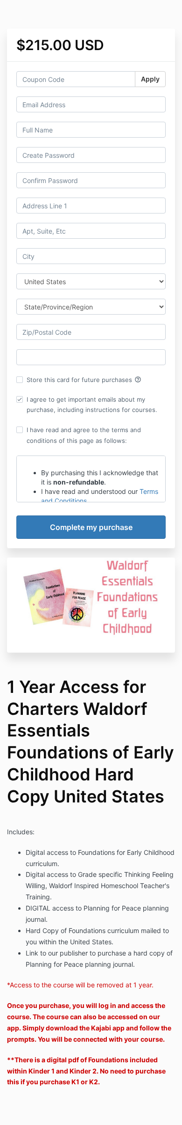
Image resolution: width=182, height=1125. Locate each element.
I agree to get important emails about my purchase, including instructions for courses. (92, 404)
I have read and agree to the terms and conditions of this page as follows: (84, 435)
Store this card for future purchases (84, 379)
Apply (150, 79)
